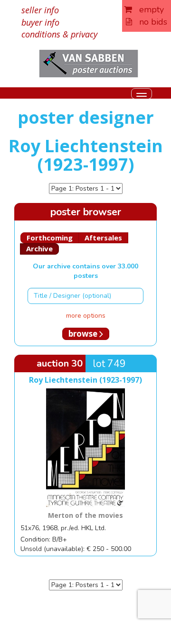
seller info (40, 10)
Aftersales (103, 237)
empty (148, 9)
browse (83, 333)
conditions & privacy (59, 34)
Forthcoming (50, 237)
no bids (149, 22)
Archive (39, 248)
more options (85, 315)
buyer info (40, 22)
